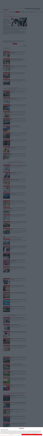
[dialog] (21, 431)
